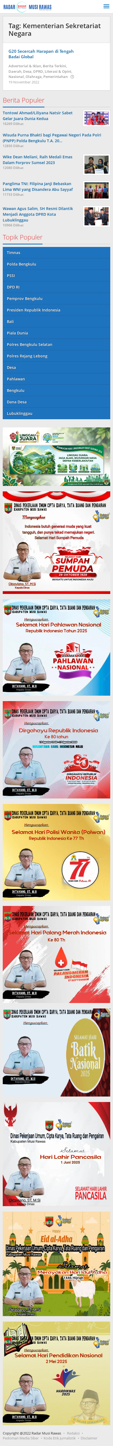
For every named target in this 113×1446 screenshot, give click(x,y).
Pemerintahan (55, 76)
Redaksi (73, 1433)
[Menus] (106, 6)
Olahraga (34, 76)
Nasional (16, 76)
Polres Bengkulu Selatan (29, 344)
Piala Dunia (17, 333)
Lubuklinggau (19, 413)
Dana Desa (17, 401)
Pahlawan (16, 378)
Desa (27, 71)
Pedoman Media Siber (21, 1438)
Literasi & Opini (58, 71)
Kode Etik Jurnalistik (60, 1438)
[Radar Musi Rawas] (27, 6)
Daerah (15, 71)
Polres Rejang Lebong (27, 355)
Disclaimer (89, 1438)
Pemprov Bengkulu (25, 298)
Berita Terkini (54, 65)
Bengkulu (15, 390)
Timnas (13, 252)
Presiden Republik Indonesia (33, 310)
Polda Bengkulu (21, 264)
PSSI (11, 275)
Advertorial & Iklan (25, 65)
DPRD (38, 71)
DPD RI (13, 287)
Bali (10, 321)
